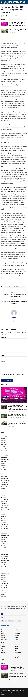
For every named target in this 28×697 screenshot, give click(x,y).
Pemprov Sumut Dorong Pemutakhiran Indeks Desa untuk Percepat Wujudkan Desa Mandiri (17, 423)
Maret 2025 (3, 472)
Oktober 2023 (4, 507)
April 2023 (3, 520)
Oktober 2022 (4, 533)
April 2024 (3, 495)
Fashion (3, 641)
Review (16, 641)
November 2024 (5, 480)
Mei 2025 (3, 467)
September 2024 (5, 484)
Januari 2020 (4, 585)
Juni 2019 (3, 596)
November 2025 (5, 455)
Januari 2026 (4, 450)
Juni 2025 (3, 465)
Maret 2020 (3, 581)
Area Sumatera (7, 286)
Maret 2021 (3, 564)
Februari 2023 (4, 524)
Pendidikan (17, 631)
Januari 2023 (4, 526)
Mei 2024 (3, 493)
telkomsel (22, 286)
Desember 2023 (4, 503)
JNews (5, 692)
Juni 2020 (3, 577)
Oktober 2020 (4, 571)
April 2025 (3, 469)
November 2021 (5, 556)
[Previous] (13, 37)
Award (2, 631)
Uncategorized (18, 655)
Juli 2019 (3, 594)
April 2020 (3, 579)
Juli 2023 (3, 514)
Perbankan (17, 633)
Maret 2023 (3, 522)
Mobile (2, 654)
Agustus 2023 (4, 512)
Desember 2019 (4, 587)
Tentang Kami (15, 690)
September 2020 (5, 573)
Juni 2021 (3, 562)
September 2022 (5, 535)
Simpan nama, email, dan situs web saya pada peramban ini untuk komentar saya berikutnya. (13, 375)
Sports (16, 646)
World (16, 657)
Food (2, 642)
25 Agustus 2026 (12, 32)
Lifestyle (3, 652)
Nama (3, 355)
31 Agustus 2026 (6, 401)
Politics (16, 637)
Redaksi (22, 690)
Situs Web (3, 368)
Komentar (4, 337)
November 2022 (5, 531)
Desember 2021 (4, 554)
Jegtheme (4, 694)
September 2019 (5, 590)
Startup (16, 648)
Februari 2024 (4, 499)
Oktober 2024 (4, 482)
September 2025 (5, 459)
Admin (6, 15)
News (2, 659)
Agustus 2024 (4, 486)
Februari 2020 (4, 583)
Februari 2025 (4, 474)
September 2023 (5, 509)
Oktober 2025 (4, 457)
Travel (16, 654)
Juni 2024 (3, 491)
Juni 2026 (3, 440)
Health (2, 648)
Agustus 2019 (4, 592)
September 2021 (5, 560)
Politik (16, 639)
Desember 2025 (4, 453)
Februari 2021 (4, 566)
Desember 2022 (4, 528)
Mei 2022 (3, 543)
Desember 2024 (4, 478)
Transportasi (18, 652)
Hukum (2, 650)
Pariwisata (17, 629)
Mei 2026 (3, 442)
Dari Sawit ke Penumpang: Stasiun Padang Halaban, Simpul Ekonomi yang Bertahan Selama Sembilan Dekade (17, 416)
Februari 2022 (4, 550)
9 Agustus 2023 (14, 15)
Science (17, 642)
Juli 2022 (3, 539)
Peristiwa (17, 635)
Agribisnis (3, 628)
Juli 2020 (3, 575)
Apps (2, 629)
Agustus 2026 (4, 436)
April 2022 (3, 545)
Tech (16, 650)
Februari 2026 (4, 448)
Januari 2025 (4, 476)
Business (3, 635)
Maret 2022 (3, 547)
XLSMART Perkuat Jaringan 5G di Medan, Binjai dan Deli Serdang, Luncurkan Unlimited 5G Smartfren (17, 24)
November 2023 (5, 505)
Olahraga (17, 628)
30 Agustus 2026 (12, 411)
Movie (2, 655)
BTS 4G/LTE (15, 286)
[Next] (15, 37)
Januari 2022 (4, 552)
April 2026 (3, 444)
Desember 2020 (4, 569)
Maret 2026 (3, 446)
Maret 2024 (3, 497)
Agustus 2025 (4, 461)
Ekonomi (3, 637)
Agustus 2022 (4, 537)
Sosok (16, 644)
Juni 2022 (3, 541)
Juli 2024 (3, 488)
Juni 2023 (3, 516)
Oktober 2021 (4, 558)
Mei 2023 (3, 518)
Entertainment (4, 639)
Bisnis (2, 633)
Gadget (3, 644)
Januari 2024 (4, 501)
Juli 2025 (3, 463)
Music (2, 657)
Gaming (3, 646)
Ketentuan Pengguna (5, 690)
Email (3, 361)
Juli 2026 (3, 438)
